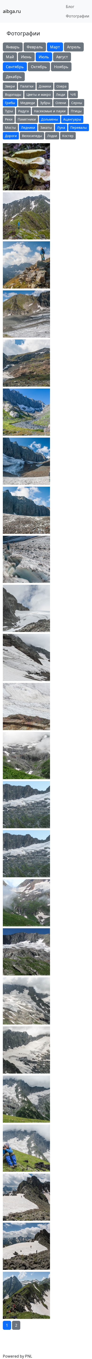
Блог (70, 6)
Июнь (26, 56)
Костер (68, 136)
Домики (45, 86)
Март (55, 47)
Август (62, 56)
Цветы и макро (38, 94)
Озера (61, 86)
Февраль (35, 47)
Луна (61, 127)
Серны (76, 102)
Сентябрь (15, 66)
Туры (9, 111)
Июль (44, 56)
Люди (60, 94)
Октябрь (39, 66)
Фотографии (77, 16)
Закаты (46, 127)
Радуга (23, 111)
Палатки (26, 86)
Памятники (27, 119)
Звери (10, 86)
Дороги (11, 136)
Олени (60, 102)
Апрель (74, 47)
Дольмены (49, 119)
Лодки (52, 136)
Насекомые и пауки (50, 111)
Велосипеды (32, 136)
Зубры (45, 102)
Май (10, 56)
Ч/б (73, 94)
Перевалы (78, 127)
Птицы (76, 111)
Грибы (10, 102)
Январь (13, 47)
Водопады (13, 94)
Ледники (28, 127)
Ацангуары (72, 119)
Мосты (10, 127)
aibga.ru (12, 11)
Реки (9, 119)
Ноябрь (61, 66)
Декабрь (14, 76)
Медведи (27, 102)
